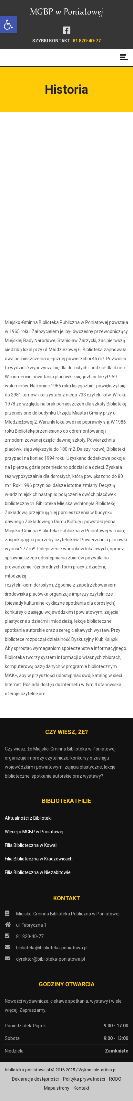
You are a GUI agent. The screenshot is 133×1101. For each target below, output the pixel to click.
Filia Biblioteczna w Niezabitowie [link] (38, 872)
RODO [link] (115, 1079)
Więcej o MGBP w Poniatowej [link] (34, 831)
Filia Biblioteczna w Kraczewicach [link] (39, 858)
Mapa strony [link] (56, 1088)
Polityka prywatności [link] (84, 1079)
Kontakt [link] (81, 1088)
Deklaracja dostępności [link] (35, 1079)
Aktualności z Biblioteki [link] (28, 818)
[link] (8, 24)
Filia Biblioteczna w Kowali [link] (31, 845)
